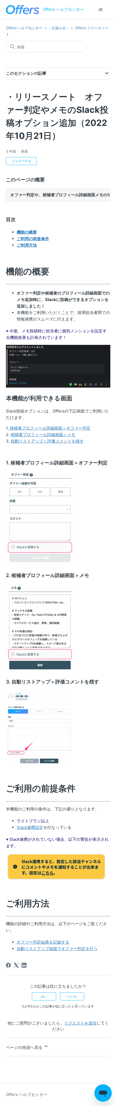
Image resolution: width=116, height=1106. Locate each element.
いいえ (72, 996)
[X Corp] (16, 965)
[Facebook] (8, 965)
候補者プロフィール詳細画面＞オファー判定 (50, 428)
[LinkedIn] (24, 965)
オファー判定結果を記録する (43, 942)
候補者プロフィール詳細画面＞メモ (43, 434)
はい (44, 996)
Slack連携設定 (30, 827)
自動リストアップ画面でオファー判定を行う (57, 948)
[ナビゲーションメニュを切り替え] (100, 9)
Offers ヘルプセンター (24, 28)
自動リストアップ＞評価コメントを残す (47, 441)
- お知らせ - (59, 28)
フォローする (21, 161)
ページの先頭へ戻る (24, 1047)
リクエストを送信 (80, 1023)
